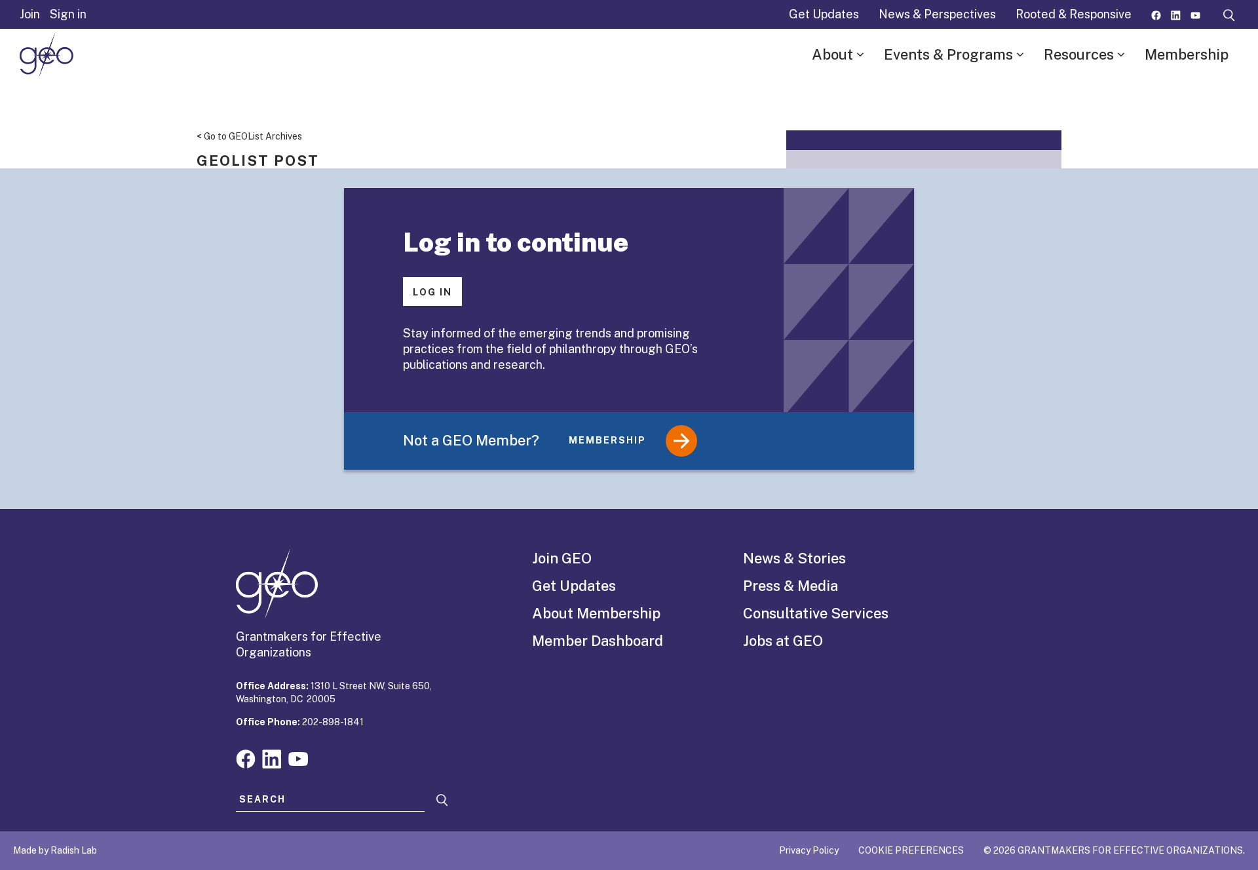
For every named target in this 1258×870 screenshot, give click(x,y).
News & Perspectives (937, 14)
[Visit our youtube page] (1195, 14)
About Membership (596, 613)
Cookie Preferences (911, 850)
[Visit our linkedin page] (1176, 14)
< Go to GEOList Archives (249, 136)
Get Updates (824, 14)
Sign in (68, 14)
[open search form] (1229, 14)
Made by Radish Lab (55, 850)
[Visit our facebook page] (1156, 14)
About (832, 54)
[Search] (442, 800)
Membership (1187, 54)
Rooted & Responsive (1074, 14)
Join (30, 14)
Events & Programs (948, 54)
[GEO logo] (46, 55)
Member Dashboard (597, 640)
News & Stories (794, 558)
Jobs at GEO (783, 640)
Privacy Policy (809, 850)
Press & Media (790, 585)
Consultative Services (815, 613)
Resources (1079, 54)
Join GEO (562, 558)
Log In (432, 292)
